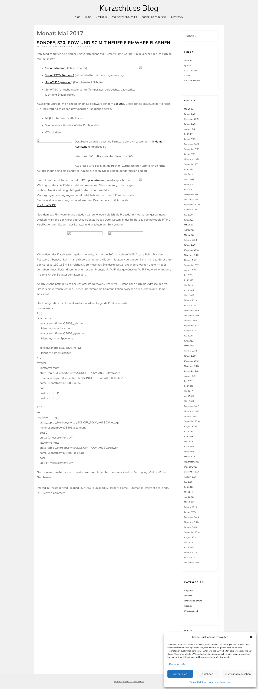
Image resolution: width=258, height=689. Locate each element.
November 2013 (191, 562)
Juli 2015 (188, 482)
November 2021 (191, 159)
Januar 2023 (190, 139)
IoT (39, 493)
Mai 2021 (188, 174)
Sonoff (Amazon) (55, 68)
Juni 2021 (188, 169)
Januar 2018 (190, 355)
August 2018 (190, 330)
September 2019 (192, 265)
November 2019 (191, 255)
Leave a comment (84, 46)
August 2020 (190, 209)
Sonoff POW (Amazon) (59, 75)
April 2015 (189, 497)
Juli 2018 (188, 335)
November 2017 (191, 366)
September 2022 (192, 149)
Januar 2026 (190, 114)
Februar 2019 (190, 300)
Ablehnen (207, 674)
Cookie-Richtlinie (198, 682)
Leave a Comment (54, 493)
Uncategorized (58, 488)
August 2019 (190, 270)
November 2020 (191, 199)
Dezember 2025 (191, 119)
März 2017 (189, 401)
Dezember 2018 (191, 310)
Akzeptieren (180, 674)
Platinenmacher (63, 46)
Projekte (188, 605)
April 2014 (189, 547)
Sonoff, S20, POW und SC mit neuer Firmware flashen (103, 43)
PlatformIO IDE (46, 205)
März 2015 (189, 502)
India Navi (188, 595)
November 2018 (191, 315)
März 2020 (189, 235)
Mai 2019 (188, 285)
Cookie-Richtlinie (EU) (154, 17)
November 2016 (191, 411)
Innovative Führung (193, 600)
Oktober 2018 (190, 320)
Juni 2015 (188, 487)
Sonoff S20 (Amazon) (58, 82)
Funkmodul (100, 488)
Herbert (114, 488)
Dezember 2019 (191, 250)
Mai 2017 (188, 391)
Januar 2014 (190, 557)
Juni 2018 (188, 340)
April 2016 (189, 446)
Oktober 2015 (190, 466)
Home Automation (132, 488)
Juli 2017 (188, 381)
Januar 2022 (190, 154)
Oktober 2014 (190, 527)
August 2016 (190, 426)
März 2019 (189, 295)
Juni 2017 (188, 386)
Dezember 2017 (191, 361)
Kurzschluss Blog (129, 8)
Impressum (213, 682)
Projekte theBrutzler (124, 17)
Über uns (101, 17)
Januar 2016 (190, 456)
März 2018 (189, 345)
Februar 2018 (190, 350)
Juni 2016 (188, 436)
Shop (88, 17)
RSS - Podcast (190, 70)
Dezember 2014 (191, 517)
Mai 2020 (188, 224)
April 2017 (189, 396)
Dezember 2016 (191, 406)
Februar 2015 (190, 507)
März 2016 (189, 451)
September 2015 (192, 471)
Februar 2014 (190, 552)
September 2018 (192, 325)
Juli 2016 (188, 431)
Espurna (119, 104)
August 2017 (190, 376)
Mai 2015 (188, 492)
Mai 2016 (188, 441)
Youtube (188, 60)
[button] (251, 637)
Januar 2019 (190, 305)
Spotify (187, 65)
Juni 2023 (188, 134)
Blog (77, 17)
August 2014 (190, 537)
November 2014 (191, 522)
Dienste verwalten (177, 664)
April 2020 (189, 229)
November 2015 (191, 461)
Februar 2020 (190, 240)
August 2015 (190, 476)
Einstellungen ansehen (237, 674)
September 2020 (192, 204)
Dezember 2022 (191, 144)
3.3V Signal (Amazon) (92, 180)
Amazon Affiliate (192, 80)
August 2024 (190, 129)
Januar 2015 (190, 512)
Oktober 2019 (190, 260)
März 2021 (189, 179)
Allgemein (189, 590)
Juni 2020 (188, 219)
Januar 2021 (190, 189)
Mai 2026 (188, 108)
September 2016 (192, 421)
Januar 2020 (190, 244)
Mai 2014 (188, 542)
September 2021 (192, 164)
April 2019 (189, 290)
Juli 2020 (188, 214)
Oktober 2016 (190, 416)
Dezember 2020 (191, 194)
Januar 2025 (190, 124)
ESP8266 (86, 488)
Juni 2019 (188, 280)
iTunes (187, 75)
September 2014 (192, 532)
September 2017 (192, 371)
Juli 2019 (188, 275)
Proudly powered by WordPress (129, 681)
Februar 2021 (190, 184)
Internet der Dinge (156, 488)
